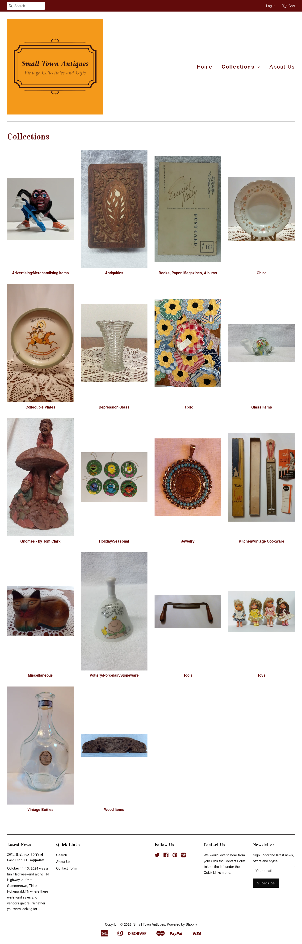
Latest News (19, 845)
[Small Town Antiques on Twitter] (157, 855)
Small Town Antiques (149, 924)
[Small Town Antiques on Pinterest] (174, 855)
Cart (292, 5)
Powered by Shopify (182, 924)
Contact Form (66, 868)
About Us (282, 66)
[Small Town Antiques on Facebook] (166, 855)
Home (205, 66)
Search (61, 854)
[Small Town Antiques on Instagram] (183, 855)
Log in (270, 5)
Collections (239, 66)
